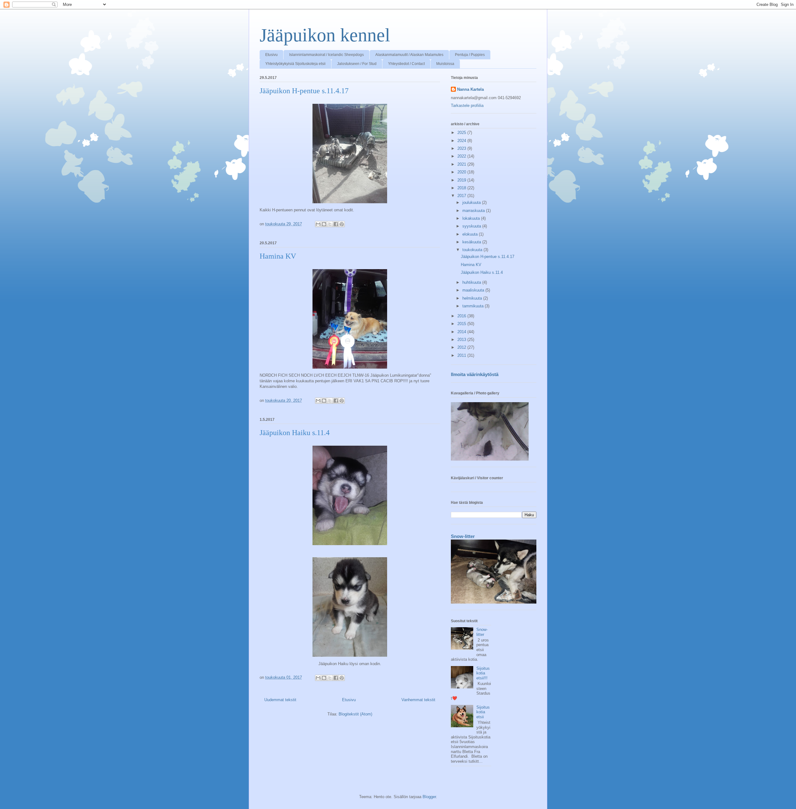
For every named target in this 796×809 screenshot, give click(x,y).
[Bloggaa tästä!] (324, 224)
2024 (462, 140)
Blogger (429, 796)
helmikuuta (472, 298)
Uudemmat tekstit (280, 699)
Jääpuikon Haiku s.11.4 (295, 433)
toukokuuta (473, 249)
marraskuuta (474, 210)
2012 (462, 347)
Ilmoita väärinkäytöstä (474, 374)
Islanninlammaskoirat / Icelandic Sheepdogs (326, 55)
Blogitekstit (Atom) (355, 714)
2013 (462, 339)
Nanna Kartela (470, 89)
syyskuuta (472, 226)
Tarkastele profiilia (467, 105)
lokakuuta (471, 218)
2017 (462, 195)
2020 (462, 172)
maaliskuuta (473, 290)
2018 (462, 188)
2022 (462, 156)
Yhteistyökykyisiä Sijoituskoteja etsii (295, 64)
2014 (462, 331)
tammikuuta (473, 306)
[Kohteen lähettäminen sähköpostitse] (318, 224)
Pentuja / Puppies (470, 55)
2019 (462, 180)
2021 (462, 164)
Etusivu (271, 55)
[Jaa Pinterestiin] (342, 224)
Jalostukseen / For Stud (357, 64)
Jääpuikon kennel (325, 35)
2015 (462, 323)
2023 (462, 148)
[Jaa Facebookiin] (336, 224)
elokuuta (470, 234)
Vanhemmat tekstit (418, 699)
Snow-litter (463, 536)
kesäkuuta (472, 242)
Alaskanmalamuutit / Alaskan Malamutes (409, 55)
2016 (462, 316)
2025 (462, 132)
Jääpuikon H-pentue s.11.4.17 (304, 91)
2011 (462, 355)
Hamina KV (278, 256)
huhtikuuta (472, 282)
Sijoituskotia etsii (483, 712)
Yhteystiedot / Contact (406, 64)
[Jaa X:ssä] (330, 224)
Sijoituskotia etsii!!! (483, 673)
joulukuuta (472, 202)
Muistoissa (445, 64)
